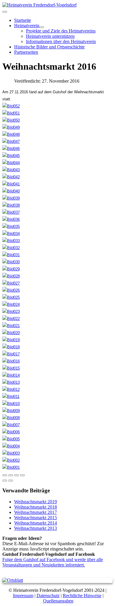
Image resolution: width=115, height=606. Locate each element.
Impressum (23, 595)
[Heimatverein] (41, 27)
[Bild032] (11, 248)
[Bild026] (11, 290)
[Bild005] (11, 439)
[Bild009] (11, 411)
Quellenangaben (58, 600)
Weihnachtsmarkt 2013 (35, 528)
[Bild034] (11, 233)
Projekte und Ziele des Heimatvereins (61, 30)
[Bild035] (11, 226)
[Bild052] (11, 106)
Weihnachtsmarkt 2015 (35, 517)
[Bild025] (11, 297)
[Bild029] (11, 269)
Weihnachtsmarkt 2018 (35, 506)
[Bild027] (11, 283)
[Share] (10, 475)
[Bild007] (11, 425)
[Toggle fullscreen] (16, 475)
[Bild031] (11, 255)
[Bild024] (11, 304)
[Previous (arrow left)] (4, 480)
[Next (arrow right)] (10, 480)
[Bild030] (11, 262)
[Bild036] (11, 219)
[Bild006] (11, 432)
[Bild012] (11, 389)
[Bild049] (11, 127)
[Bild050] (11, 120)
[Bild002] (11, 460)
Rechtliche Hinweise (82, 595)
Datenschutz (48, 595)
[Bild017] (11, 354)
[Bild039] (11, 198)
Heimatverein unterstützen (50, 36)
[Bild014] (11, 375)
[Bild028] (11, 276)
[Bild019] (11, 340)
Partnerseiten (26, 52)
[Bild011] (10, 396)
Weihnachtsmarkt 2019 (35, 501)
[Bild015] (11, 368)
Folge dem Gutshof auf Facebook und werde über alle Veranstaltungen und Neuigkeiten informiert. (52, 562)
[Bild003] (11, 453)
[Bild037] (11, 212)
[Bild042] (11, 177)
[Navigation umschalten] (4, 12)
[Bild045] (11, 155)
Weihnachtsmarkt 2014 (35, 522)
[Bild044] (11, 163)
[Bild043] (11, 170)
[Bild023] (11, 311)
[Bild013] (11, 382)
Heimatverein (26, 25)
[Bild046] (11, 148)
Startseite (22, 20)
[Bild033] (11, 241)
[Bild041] (11, 184)
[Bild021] (11, 326)
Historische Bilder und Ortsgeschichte (49, 46)
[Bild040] (11, 191)
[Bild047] (11, 141)
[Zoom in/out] (22, 475)
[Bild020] (11, 333)
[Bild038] (11, 205)
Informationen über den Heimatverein (61, 41)
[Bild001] (11, 467)
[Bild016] (11, 361)
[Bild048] (11, 134)
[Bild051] (11, 113)
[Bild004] (11, 446)
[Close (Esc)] (4, 475)
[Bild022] (11, 318)
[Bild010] (11, 403)
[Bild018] (11, 347)
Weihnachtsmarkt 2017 (35, 512)
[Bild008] (11, 418)
